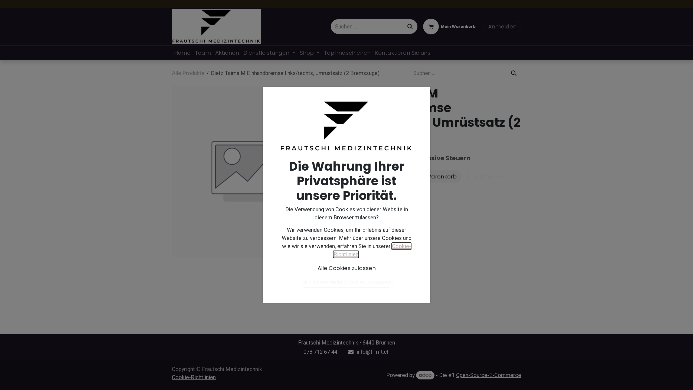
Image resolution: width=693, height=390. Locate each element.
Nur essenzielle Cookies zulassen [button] (346, 282)
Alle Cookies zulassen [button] (347, 268)
